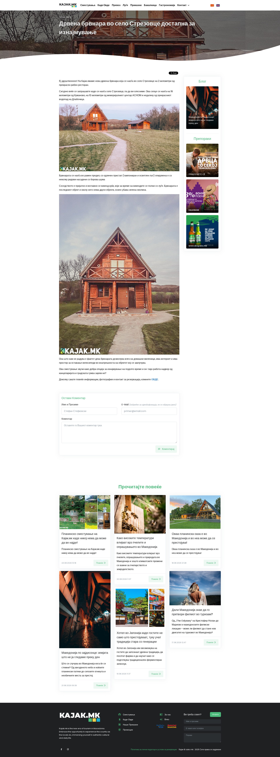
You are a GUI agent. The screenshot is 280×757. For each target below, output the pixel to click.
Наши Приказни (130, 724)
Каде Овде (104, 5)
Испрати (215, 714)
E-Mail (148, 404)
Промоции (127, 729)
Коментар (67, 419)
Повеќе (99, 562)
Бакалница (150, 5)
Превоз (116, 5)
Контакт (182, 5)
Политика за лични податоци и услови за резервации (154, 749)
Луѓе (125, 5)
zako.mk (189, 749)
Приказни (136, 5)
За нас (167, 714)
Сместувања (87, 5)
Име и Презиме (70, 404)
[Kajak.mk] (68, 5)
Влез (166, 719)
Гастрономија (167, 5)
